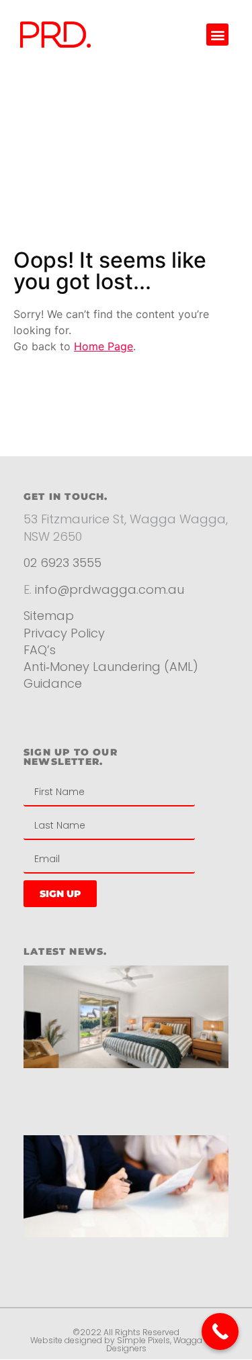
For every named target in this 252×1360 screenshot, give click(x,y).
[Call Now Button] (220, 1331)
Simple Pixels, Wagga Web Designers (164, 1344)
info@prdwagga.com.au (109, 589)
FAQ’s (40, 649)
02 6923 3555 (62, 562)
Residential (73, 724)
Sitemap (49, 615)
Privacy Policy (66, 633)
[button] (217, 34)
